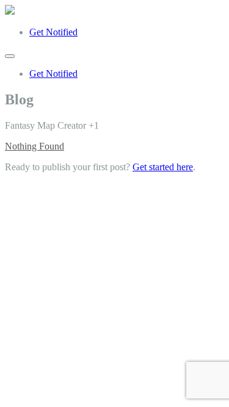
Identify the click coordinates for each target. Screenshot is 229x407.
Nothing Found (34, 146)
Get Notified (53, 32)
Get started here (163, 167)
